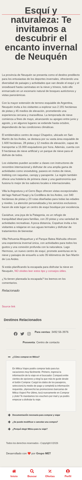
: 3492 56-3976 (51, 331)
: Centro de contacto (41, 342)
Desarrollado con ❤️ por (28, 453)
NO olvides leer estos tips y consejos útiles (40, 270)
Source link (8, 306)
